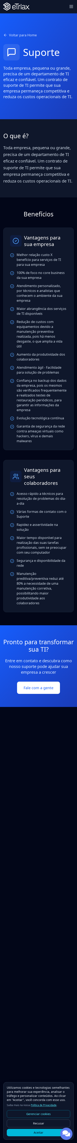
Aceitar (38, 1132)
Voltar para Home (23, 35)
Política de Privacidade (43, 1105)
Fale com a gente (38, 687)
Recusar (38, 1123)
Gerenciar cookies (38, 1114)
